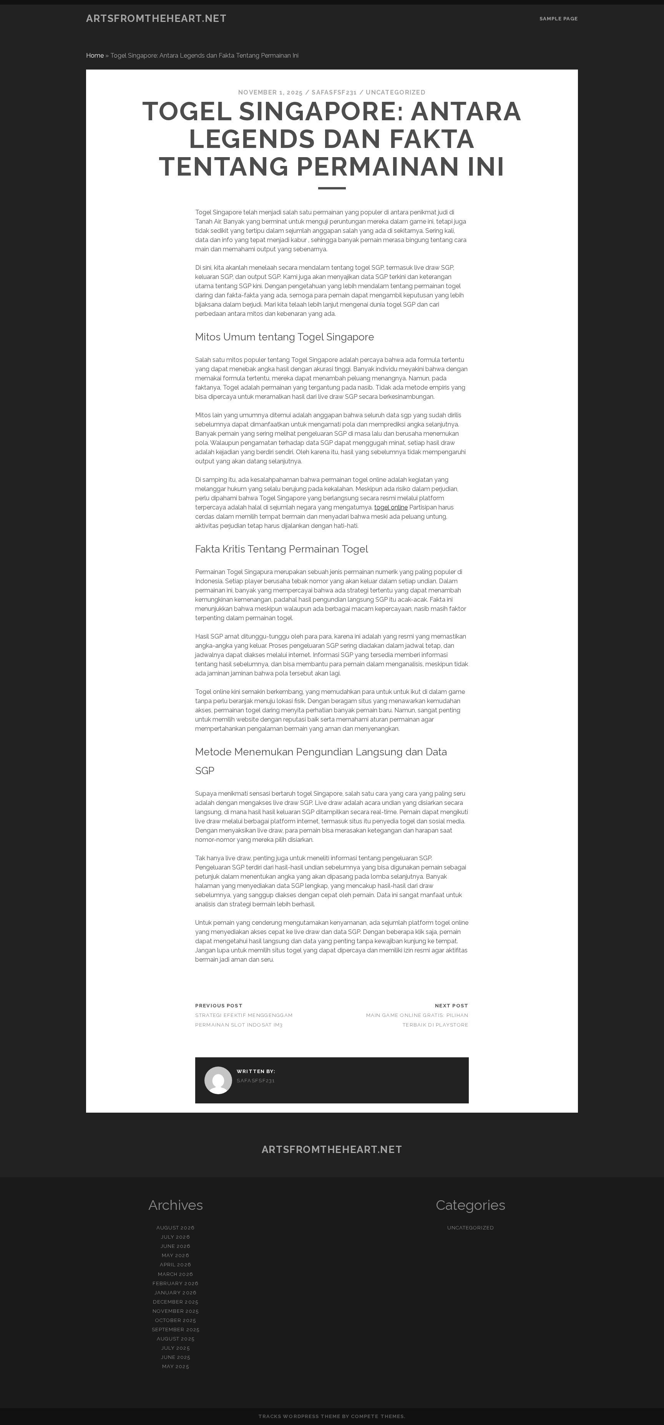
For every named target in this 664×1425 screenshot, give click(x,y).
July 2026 (175, 1237)
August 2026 (175, 1228)
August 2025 (175, 1339)
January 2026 (175, 1293)
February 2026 (176, 1283)
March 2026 (175, 1274)
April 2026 (175, 1264)
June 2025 (175, 1357)
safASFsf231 (334, 92)
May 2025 (175, 1366)
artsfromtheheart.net (156, 18)
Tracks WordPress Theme (299, 1416)
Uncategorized (396, 92)
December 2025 (175, 1302)
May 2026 (175, 1255)
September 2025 (175, 1329)
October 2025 (175, 1320)
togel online (391, 507)
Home (95, 55)
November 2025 (176, 1311)
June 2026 (176, 1246)
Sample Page (559, 19)
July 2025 (175, 1348)
